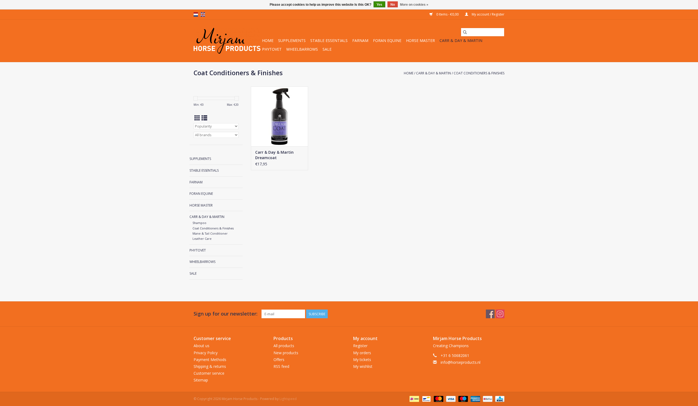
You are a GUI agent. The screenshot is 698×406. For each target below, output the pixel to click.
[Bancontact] (426, 398)
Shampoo (199, 223)
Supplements (292, 40)
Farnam (360, 40)
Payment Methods (210, 359)
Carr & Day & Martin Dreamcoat (274, 155)
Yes (379, 5)
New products (285, 352)
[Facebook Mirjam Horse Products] (490, 314)
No (392, 5)
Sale (327, 49)
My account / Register (487, 14)
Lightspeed (288, 398)
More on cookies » (414, 5)
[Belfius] (487, 398)
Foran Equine (387, 40)
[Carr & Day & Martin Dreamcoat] (279, 116)
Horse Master (420, 40)
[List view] (204, 118)
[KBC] (498, 398)
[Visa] (450, 398)
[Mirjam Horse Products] (227, 41)
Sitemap (201, 380)
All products (283, 345)
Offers (278, 359)
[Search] (465, 32)
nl (196, 14)
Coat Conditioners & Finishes (479, 73)
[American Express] (475, 398)
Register (360, 345)
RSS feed (281, 366)
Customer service (209, 373)
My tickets (362, 359)
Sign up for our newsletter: (225, 314)
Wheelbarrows (302, 49)
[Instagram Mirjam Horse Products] (500, 314)
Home (267, 40)
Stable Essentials (329, 40)
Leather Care (202, 239)
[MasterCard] (438, 398)
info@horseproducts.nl (460, 362)
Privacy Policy (206, 352)
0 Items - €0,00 (447, 14)
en (203, 14)
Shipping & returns (210, 366)
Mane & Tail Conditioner (210, 233)
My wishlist (362, 366)
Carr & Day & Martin (461, 40)
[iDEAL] (414, 398)
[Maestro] (462, 398)
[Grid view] (197, 118)
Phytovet (272, 49)
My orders (362, 352)
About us (201, 345)
